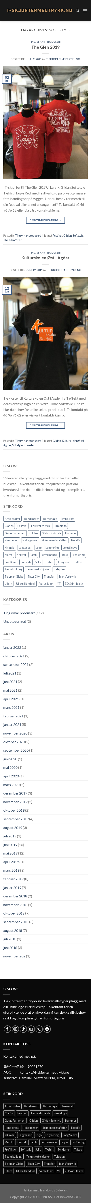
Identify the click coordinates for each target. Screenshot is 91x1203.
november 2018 (15, 905)
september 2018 (15, 922)
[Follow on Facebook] (7, 1029)
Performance (49, 554)
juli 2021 (9, 673)
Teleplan (59, 569)
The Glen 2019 (45, 47)
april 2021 (11, 699)
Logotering (52, 547)
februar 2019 (13, 879)
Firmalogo (60, 526)
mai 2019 (10, 853)
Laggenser (25, 547)
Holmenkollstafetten (54, 540)
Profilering (78, 554)
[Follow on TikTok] (23, 1029)
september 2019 (15, 819)
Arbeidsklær (12, 518)
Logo (39, 547)
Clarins (9, 526)
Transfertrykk (67, 576)
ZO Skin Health (74, 583)
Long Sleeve (70, 547)
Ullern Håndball (25, 583)
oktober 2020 (14, 742)
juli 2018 (9, 939)
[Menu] (85, 10)
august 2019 (12, 827)
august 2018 (12, 930)
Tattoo (78, 562)
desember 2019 (15, 793)
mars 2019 (11, 870)
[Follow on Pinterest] (47, 1029)
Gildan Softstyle (51, 533)
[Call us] (39, 1029)
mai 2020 (10, 767)
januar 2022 (12, 647)
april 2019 (11, 862)
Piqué (64, 554)
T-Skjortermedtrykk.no (63, 59)
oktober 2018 (14, 913)
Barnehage (50, 518)
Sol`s (38, 562)
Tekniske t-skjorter (38, 569)
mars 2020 (11, 785)
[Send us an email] (31, 1029)
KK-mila (10, 547)
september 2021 (15, 664)
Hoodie (75, 540)
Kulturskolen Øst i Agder (45, 257)
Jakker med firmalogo (38, 1190)
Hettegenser (30, 540)
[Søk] (77, 10)
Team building (13, 569)
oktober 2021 (14, 656)
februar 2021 (13, 716)
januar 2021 (12, 724)
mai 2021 (10, 690)
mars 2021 (11, 707)
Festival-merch (40, 526)
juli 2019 (9, 836)
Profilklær (11, 562)
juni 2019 (10, 845)
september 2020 (15, 750)
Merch (9, 554)
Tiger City (33, 576)
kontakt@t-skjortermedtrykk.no (44, 1072)
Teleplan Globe (14, 576)
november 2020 (15, 733)
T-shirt (49, 562)
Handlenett (12, 540)
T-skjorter (63, 562)
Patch (33, 554)
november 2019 (15, 802)
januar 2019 (12, 887)
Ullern (8, 583)
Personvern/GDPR (67, 1197)
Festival (57, 235)
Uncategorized (14, 621)
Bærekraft (67, 518)
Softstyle (78, 235)
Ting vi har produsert (45, 41)
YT (59, 583)
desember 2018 (15, 896)
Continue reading (45, 220)
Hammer (70, 533)
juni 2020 (10, 759)
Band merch (31, 518)
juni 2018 (10, 947)
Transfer (29, 445)
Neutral (21, 554)
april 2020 (11, 776)
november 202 (14, 956)
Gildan (67, 235)
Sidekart (62, 1190)
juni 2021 (10, 681)
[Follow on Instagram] (15, 1029)
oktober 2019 (14, 810)
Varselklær (46, 583)
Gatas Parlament (15, 533)
